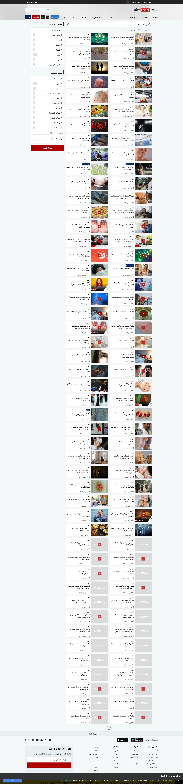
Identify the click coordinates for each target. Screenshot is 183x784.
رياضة (111, 17)
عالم (122, 17)
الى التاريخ (59, 138)
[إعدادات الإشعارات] (47, 17)
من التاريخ (59, 133)
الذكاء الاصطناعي (99, 17)
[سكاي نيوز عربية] (146, 10)
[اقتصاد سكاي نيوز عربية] (54, 17)
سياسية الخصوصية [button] (65, 780)
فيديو (73, 17)
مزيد (64, 17)
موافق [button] (12, 780)
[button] (36, 17)
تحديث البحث (47, 147)
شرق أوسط (133, 17)
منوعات (83, 17)
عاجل (43, 17)
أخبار (146, 17)
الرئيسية (155, 17)
